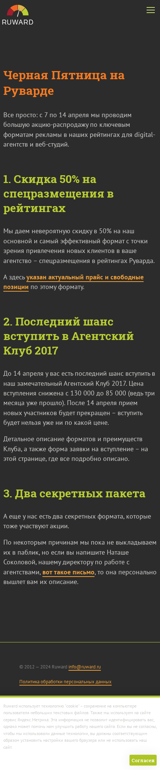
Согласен (143, 760)
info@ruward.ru (84, 667)
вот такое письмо (68, 572)
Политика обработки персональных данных (65, 681)
